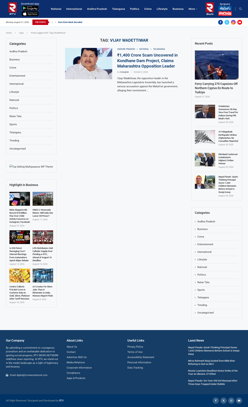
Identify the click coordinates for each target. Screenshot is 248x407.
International (74, 8)
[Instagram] (233, 22)
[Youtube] (239, 22)
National (56, 8)
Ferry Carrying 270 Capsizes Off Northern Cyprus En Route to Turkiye (216, 88)
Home (9, 33)
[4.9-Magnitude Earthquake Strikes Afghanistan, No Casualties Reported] (205, 137)
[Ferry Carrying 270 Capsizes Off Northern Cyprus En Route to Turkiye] (217, 65)
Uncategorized (205, 312)
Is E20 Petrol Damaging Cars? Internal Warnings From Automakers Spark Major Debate (19, 254)
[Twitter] (227, 22)
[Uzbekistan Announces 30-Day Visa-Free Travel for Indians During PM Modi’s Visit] (205, 111)
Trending (202, 305)
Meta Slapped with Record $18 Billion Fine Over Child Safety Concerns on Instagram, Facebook (19, 216)
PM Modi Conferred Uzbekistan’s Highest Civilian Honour (227, 159)
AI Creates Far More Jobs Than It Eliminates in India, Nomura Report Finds (43, 291)
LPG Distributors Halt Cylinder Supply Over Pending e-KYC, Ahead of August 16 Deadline (43, 254)
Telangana (118, 8)
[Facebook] (220, 22)
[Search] (240, 9)
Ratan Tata (203, 282)
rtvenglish (124, 72)
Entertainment (205, 244)
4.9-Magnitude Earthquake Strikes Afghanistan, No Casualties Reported (228, 136)
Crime (148, 8)
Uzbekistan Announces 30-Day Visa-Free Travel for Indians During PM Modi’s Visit (228, 112)
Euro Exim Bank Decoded (70, 22)
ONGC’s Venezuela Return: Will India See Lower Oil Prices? (43, 213)
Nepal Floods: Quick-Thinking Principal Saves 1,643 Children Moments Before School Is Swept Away (228, 184)
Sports (201, 289)
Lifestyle (162, 8)
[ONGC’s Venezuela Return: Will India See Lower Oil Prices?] (43, 199)
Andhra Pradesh (97, 8)
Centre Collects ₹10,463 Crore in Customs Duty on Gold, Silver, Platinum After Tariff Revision (19, 292)
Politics (134, 8)
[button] (52, 22)
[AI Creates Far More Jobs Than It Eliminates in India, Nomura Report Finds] (43, 275)
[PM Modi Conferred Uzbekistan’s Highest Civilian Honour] (205, 159)
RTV (61, 400)
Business (178, 8)
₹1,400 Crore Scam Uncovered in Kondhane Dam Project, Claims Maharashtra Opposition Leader (147, 61)
